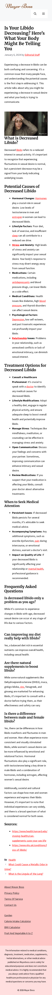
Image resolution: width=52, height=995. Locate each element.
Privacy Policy (11, 893)
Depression (18, 319)
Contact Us (10, 905)
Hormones (41, 198)
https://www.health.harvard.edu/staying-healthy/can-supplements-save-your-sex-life (29, 836)
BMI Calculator (12, 927)
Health (12, 859)
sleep (15, 235)
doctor (30, 386)
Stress (15, 245)
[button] (35, 13)
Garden (8, 915)
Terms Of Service (13, 899)
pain (37, 540)
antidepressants (21, 282)
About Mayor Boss (14, 887)
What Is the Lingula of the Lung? (26, 873)
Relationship (19, 338)
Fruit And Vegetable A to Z (18, 933)
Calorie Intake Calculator (17, 921)
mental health (35, 568)
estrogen (17, 217)
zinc (22, 686)
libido (19, 150)
